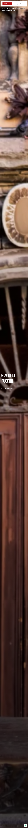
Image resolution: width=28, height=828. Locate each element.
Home (4, 8)
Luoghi (8, 8)
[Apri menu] (25, 4)
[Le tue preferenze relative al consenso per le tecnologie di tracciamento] (25, 825)
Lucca (12, 8)
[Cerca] (18, 4)
